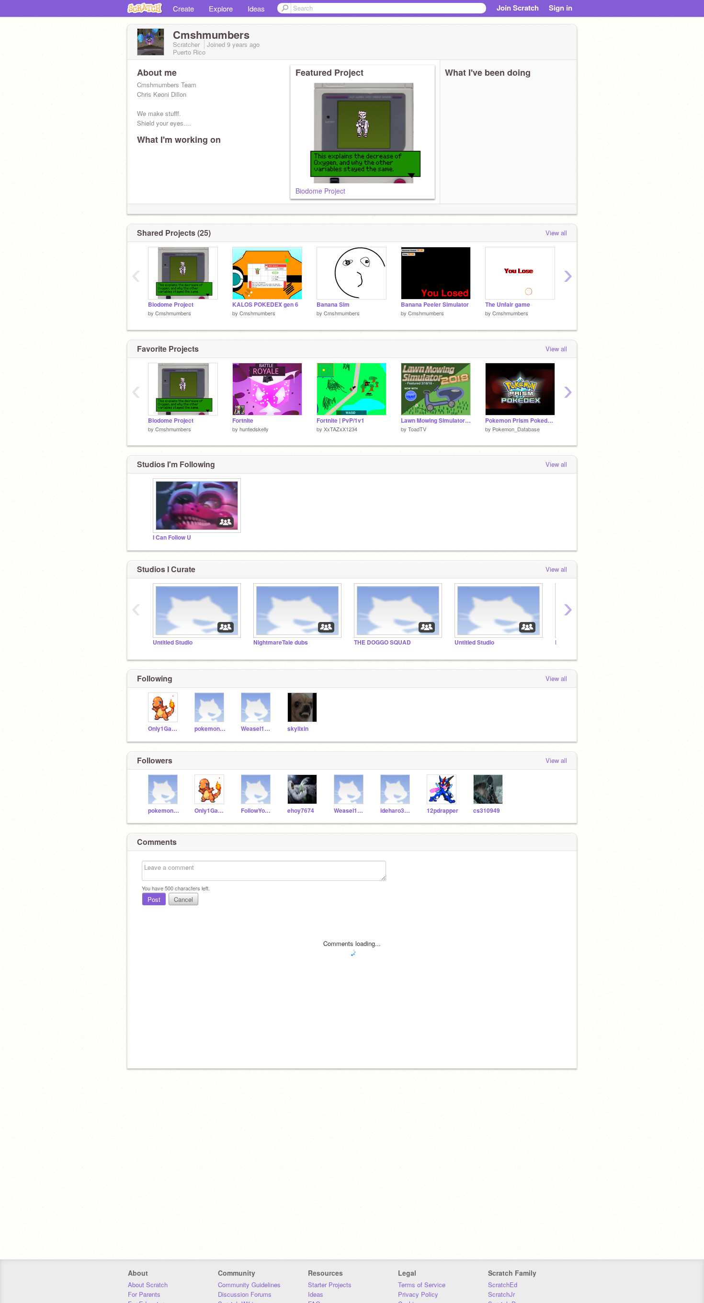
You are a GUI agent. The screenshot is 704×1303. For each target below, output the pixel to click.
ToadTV (417, 429)
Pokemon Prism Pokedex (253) (520, 420)
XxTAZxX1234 (340, 429)
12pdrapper (442, 811)
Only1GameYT (164, 729)
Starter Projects (330, 1284)
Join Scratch (518, 7)
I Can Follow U (172, 537)
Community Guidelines (249, 1284)
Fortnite (242, 420)
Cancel (183, 899)
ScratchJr (501, 1294)
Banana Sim (333, 304)
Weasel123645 (257, 729)
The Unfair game (507, 304)
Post (154, 899)
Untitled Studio (173, 642)
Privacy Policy (418, 1294)
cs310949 (486, 811)
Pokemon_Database (516, 429)
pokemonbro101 (210, 729)
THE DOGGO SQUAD (382, 642)
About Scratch (148, 1284)
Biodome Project (320, 191)
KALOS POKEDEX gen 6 (265, 304)
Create (183, 8)
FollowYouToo (257, 811)
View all (556, 232)
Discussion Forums (245, 1294)
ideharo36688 (396, 811)
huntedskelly (254, 429)
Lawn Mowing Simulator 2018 (436, 420)
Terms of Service (421, 1284)
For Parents (144, 1294)
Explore (221, 8)
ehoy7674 (300, 811)
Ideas (256, 8)
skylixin (297, 729)
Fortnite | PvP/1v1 (340, 420)
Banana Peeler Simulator (435, 304)
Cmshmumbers (173, 313)
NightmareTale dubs (280, 642)
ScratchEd (502, 1284)
